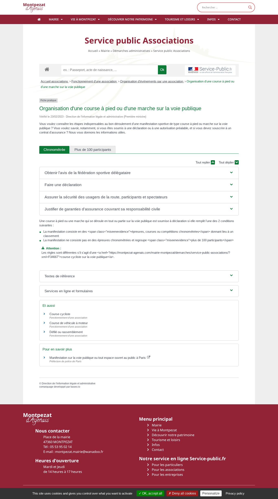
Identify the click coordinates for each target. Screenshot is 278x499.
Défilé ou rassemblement (66, 332)
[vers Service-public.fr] (210, 70)
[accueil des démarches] (46, 69)
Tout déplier (227, 162)
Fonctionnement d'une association (94, 81)
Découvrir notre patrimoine (130, 19)
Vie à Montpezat (83, 19)
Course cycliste (59, 314)
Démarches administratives (131, 51)
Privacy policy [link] (235, 493)
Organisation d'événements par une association (152, 81)
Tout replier (203, 162)
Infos (211, 19)
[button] (139, 173)
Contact (234, 19)
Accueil (93, 51)
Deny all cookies (183, 493)
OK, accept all (151, 493)
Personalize (211, 493)
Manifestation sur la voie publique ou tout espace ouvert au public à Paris (98, 357)
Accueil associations (55, 81)
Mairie (54, 19)
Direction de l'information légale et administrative (68, 383)
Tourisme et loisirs (180, 19)
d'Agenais (34, 7)
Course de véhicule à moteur (68, 323)
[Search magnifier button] (250, 7)
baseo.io (75, 386)
